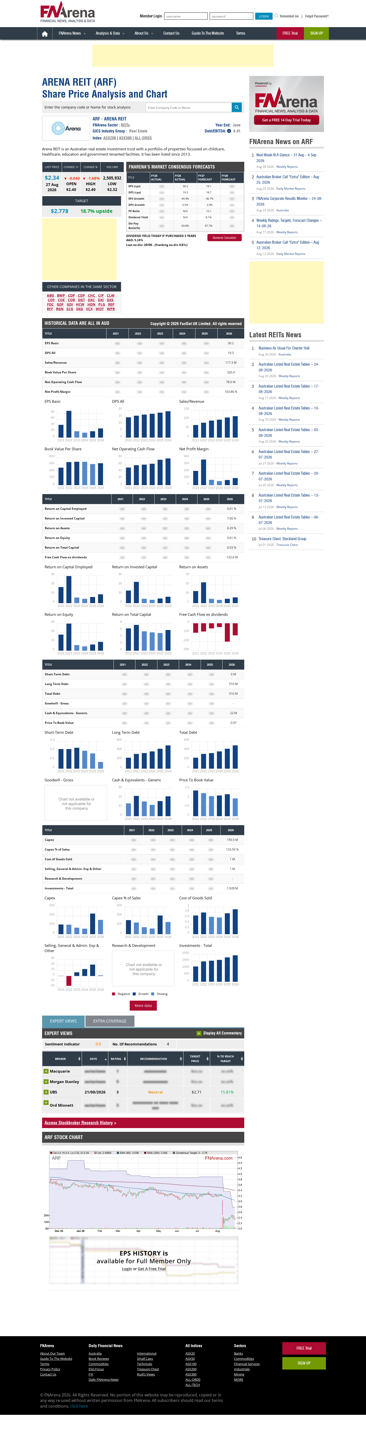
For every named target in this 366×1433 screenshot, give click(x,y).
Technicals (144, 1364)
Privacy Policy (50, 1369)
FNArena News (70, 33)
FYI (91, 1374)
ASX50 (190, 1358)
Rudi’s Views (146, 1374)
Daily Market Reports (290, 188)
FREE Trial (290, 33)
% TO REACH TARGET (225, 1058)
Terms (240, 33)
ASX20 (190, 1353)
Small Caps (145, 1358)
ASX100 (190, 1364)
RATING (116, 1059)
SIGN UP (316, 33)
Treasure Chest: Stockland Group (282, 538)
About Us (141, 33)
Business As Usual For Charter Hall (284, 348)
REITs (125, 124)
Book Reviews (99, 1358)
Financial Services (247, 1364)
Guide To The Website (208, 33)
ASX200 (109, 137)
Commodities (99, 1364)
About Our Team (52, 1353)
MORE (238, 1379)
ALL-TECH (192, 1384)
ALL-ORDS (143, 137)
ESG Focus (96, 1369)
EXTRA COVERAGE (109, 1021)
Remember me (289, 16)
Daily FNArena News (104, 1379)
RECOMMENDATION (153, 1059)
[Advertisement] (183, 56)
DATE (93, 1059)
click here (79, 1406)
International (146, 1353)
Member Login (151, 16)
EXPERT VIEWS (63, 1021)
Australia (282, 210)
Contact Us (171, 33)
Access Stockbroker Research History (79, 1123)
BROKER (60, 1059)
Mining (239, 1374)
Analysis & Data (108, 33)
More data (143, 1005)
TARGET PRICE (195, 1058)
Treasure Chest (287, 545)
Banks (238, 1353)
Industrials (242, 1369)
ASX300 (125, 137)
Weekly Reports (287, 167)
